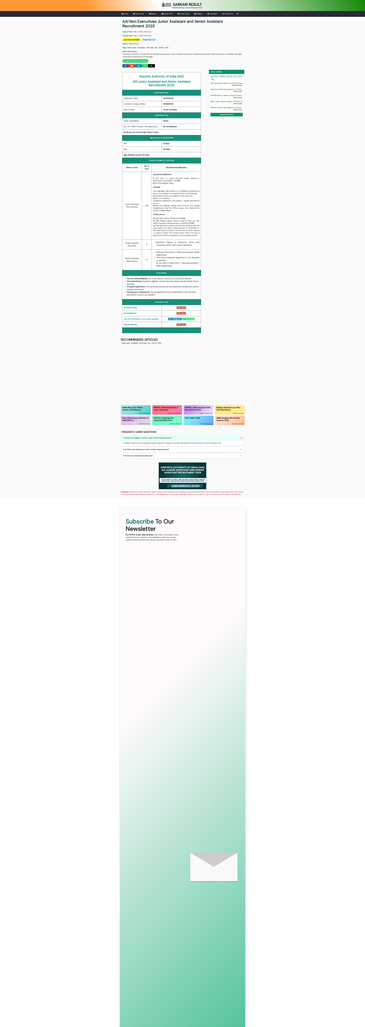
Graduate (141, 47)
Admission (213, 14)
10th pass (150, 47)
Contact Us (228, 14)
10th (166, 47)
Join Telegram (174, 319)
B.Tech (161, 47)
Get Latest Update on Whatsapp (136, 61)
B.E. (156, 47)
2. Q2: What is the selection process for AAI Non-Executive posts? (146, 449)
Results (154, 14)
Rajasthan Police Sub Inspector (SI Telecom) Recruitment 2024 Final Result (240, 90)
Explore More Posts (226, 115)
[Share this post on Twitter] (151, 65)
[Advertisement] (178, 374)
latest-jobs (131, 47)
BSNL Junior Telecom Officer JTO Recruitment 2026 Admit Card (236, 102)
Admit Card (167, 14)
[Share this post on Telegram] (138, 65)
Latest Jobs (139, 14)
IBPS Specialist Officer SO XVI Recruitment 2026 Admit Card (234, 84)
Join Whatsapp (187, 319)
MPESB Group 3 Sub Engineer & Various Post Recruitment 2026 (235, 108)
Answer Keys (184, 14)
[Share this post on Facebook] (125, 65)
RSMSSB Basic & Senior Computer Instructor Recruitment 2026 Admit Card (240, 96)
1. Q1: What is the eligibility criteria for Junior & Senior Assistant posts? (147, 438)
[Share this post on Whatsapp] (145, 65)
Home (125, 14)
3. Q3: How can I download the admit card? (138, 456)
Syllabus (199, 14)
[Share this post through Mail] (131, 65)
